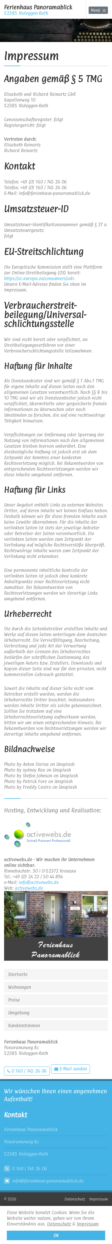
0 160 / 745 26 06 (28, 1071)
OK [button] (56, 1235)
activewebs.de (29, 888)
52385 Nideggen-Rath (38, 10)
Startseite (17, 974)
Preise (14, 1000)
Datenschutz (59, 1224)
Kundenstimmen (24, 1025)
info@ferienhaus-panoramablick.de (47, 1181)
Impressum (88, 1224)
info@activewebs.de (39, 882)
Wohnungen (19, 987)
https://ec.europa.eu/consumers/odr (39, 278)
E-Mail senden (72, 1068)
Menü (95, 10)
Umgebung (18, 1012)
